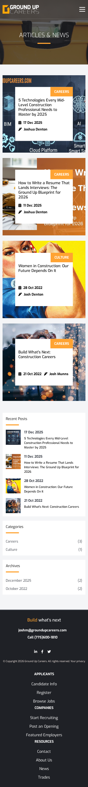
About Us (44, 760)
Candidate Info (44, 684)
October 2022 (16, 588)
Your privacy (77, 661)
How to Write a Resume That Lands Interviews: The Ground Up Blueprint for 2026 (44, 190)
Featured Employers (44, 735)
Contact (44, 751)
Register (44, 692)
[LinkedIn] (35, 651)
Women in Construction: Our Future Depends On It (43, 268)
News (44, 768)
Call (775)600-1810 (42, 637)
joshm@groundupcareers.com (42, 630)
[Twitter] (49, 651)
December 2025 (18, 580)
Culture (11, 549)
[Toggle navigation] (82, 9)
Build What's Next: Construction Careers (37, 354)
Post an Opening (44, 726)
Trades (44, 777)
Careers (12, 541)
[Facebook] (42, 651)
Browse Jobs (44, 701)
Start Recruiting (44, 717)
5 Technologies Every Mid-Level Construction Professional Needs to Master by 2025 (41, 107)
